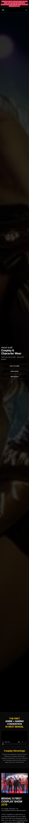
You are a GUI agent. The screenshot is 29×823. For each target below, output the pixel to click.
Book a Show (14, 371)
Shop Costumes (14, 366)
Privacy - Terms (23, 820)
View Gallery (14, 376)
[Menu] (26, 10)
